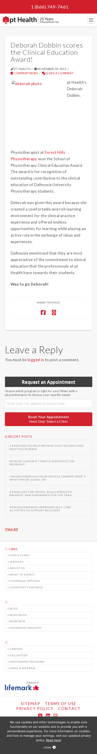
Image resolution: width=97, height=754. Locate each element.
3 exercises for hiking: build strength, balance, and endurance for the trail (41, 493)
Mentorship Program (27, 661)
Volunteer (19, 655)
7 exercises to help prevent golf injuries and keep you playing (46, 447)
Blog (14, 608)
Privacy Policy (34, 708)
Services (16, 561)
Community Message (26, 587)
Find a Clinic (20, 555)
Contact (69, 708)
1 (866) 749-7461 (50, 6)
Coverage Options (25, 581)
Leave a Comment (59, 73)
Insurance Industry (26, 627)
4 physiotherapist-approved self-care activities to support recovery (40, 509)
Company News (26, 73)
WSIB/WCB (17, 621)
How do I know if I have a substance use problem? (42, 463)
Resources (18, 615)
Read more (53, 740)
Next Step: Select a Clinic (48, 419)
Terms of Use (60, 703)
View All (11, 529)
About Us (17, 568)
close (47, 747)
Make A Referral (23, 668)
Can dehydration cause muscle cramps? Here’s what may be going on (47, 478)
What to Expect (22, 574)
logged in (36, 359)
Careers (16, 649)
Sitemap (30, 703)
